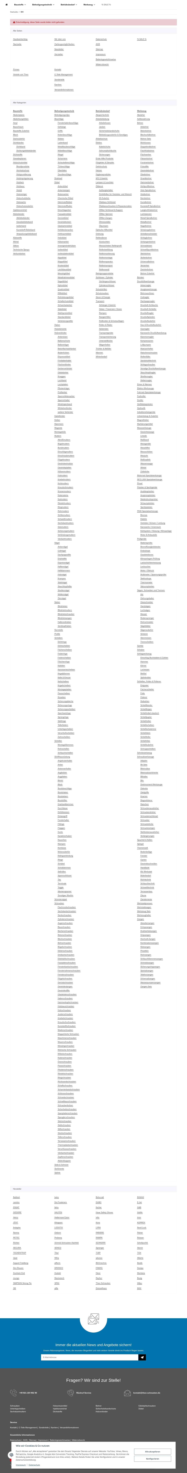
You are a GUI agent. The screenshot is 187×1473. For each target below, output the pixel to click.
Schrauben (59, 903)
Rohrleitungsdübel (66, 297)
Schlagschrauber (147, 364)
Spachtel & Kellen (144, 840)
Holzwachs (21, 202)
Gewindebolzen (64, 222)
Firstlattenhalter (64, 360)
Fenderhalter (63, 820)
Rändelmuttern (64, 503)
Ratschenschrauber (148, 352)
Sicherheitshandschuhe (109, 131)
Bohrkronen (145, 143)
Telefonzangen (146, 974)
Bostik (139, 1263)
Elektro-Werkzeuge (145, 388)
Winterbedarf (101, 356)
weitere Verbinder (65, 412)
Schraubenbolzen (65, 1105)
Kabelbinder (59, 416)
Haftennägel (63, 566)
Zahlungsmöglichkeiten (64, 44)
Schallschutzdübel (65, 301)
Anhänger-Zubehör (107, 305)
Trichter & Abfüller (103, 349)
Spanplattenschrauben (67, 1113)
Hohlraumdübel (64, 234)
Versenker (144, 265)
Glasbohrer (145, 174)
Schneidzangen (147, 963)
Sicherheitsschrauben (67, 1109)
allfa (56, 1288)
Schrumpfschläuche (107, 150)
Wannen (99, 352)
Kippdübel (62, 257)
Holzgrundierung (23, 174)
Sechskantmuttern (66, 523)
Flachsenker (145, 154)
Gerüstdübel (63, 218)
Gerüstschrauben (65, 982)
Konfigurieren (152, 1459)
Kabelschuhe (104, 146)
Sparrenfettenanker (66, 396)
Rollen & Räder (105, 325)
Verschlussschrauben (67, 1149)
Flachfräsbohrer (147, 150)
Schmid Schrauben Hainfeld (66, 1243)
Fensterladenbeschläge (68, 123)
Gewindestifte (64, 990)
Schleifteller (145, 737)
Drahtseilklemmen (65, 804)
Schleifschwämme (148, 729)
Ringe (60, 860)
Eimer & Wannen (144, 384)
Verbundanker (19, 253)
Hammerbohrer (147, 182)
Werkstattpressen (144, 903)
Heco (98, 1273)
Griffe (60, 131)
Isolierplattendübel (66, 253)
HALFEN (58, 1212)
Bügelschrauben (65, 947)
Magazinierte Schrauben (68, 1034)
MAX (139, 1288)
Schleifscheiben (147, 725)
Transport (100, 301)
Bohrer (140, 123)
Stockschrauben (65, 1133)
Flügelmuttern (64, 459)
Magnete (58, 428)
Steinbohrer (145, 253)
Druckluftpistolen (147, 317)
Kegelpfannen (64, 673)
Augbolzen (62, 772)
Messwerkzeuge (144, 428)
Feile (142, 693)
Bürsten (140, 277)
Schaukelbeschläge (66, 162)
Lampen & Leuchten (104, 182)
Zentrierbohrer (146, 269)
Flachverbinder (64, 364)
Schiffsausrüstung (62, 757)
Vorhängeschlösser (107, 281)
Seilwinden (103, 329)
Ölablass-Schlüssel (107, 202)
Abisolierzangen (147, 923)
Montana (141, 1273)
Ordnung (99, 234)
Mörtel (16, 242)
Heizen (99, 170)
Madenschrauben (65, 1030)
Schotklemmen (64, 867)
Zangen (140, 919)
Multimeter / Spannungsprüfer (153, 574)
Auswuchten (104, 242)
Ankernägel (63, 547)
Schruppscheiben (148, 749)
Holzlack (20, 182)
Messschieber (146, 452)
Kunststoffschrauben (67, 1026)
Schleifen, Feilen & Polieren (149, 681)
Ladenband (63, 143)
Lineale (143, 436)
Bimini (60, 780)
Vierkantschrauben (66, 1153)
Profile (57, 634)
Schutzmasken (102, 293)
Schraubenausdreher (149, 808)
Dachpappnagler (147, 301)
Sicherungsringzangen (150, 967)
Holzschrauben (64, 1010)
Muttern (57, 436)
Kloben (61, 139)
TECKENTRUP (19, 1253)
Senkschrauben (64, 915)
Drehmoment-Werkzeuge (151, 784)
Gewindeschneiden (148, 864)
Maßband (144, 440)
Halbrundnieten (64, 622)
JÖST (15, 1222)
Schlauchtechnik (147, 883)
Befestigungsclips (62, 115)
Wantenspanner (64, 891)
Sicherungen (104, 154)
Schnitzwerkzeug (144, 753)
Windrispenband (65, 404)
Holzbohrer (145, 194)
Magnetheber (143, 420)
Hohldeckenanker (65, 230)
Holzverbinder (60, 333)
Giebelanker (63, 372)
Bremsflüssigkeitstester (150, 547)
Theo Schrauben (103, 1283)
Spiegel (140, 844)
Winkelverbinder (65, 408)
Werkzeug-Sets (143, 911)
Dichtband (20, 146)
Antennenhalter (64, 768)
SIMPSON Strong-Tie (22, 1283)
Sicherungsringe (65, 705)
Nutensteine (63, 495)
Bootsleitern (63, 796)
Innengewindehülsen (67, 246)
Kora (98, 1222)
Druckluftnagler (147, 313)
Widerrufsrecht (102, 64)
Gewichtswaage (147, 432)
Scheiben (58, 638)
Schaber (140, 650)
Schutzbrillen (101, 289)
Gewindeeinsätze (65, 463)
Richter (16, 1243)
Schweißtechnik (147, 887)
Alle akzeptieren (152, 1451)
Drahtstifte (62, 558)
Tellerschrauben (65, 1137)
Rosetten (62, 697)
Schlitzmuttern (64, 515)
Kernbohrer (145, 198)
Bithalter (144, 776)
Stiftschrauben (64, 1129)
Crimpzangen (146, 927)
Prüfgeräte (141, 539)
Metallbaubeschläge (66, 146)
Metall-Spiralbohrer (148, 218)
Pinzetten (144, 951)
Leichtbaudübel (64, 269)
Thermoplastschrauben (68, 1145)
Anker (60, 764)
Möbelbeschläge (65, 150)
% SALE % (106, 5)
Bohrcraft (100, 1197)
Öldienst (99, 186)
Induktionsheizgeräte (146, 412)
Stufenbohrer (146, 257)
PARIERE (100, 1232)
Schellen (58, 741)
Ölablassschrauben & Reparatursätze (115, 206)
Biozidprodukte (22, 166)
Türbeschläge (64, 166)
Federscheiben (64, 658)
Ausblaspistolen (147, 491)
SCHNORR (100, 1243)
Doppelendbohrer (148, 146)
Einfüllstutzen (63, 812)
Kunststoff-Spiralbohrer (150, 206)
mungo (16, 1278)
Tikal (56, 1253)
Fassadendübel (64, 214)
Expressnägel (64, 562)
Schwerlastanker (65, 305)
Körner (143, 665)
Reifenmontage (105, 257)
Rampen (103, 313)
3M (14, 1288)
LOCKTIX (58, 1227)
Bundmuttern (63, 448)
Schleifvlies (145, 741)
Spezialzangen (146, 970)
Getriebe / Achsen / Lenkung (152, 523)
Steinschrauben (64, 1121)
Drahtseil (58, 178)
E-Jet (139, 1202)
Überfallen (62, 170)
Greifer (140, 400)
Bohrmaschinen (147, 293)
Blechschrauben (65, 939)
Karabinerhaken (65, 836)
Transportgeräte (106, 333)
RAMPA (99, 1238)
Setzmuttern (63, 527)
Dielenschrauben (65, 951)
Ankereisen (62, 337)
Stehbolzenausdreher (149, 832)
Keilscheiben (63, 681)
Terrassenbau (146, 891)
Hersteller (58, 54)
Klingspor (58, 1222)
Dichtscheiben (64, 646)
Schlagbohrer (146, 238)
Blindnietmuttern (65, 610)
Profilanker (62, 392)
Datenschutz (34, 1465)
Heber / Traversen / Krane (110, 309)
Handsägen (145, 606)
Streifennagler (146, 376)
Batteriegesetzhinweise (106, 59)
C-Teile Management (63, 74)
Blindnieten (62, 606)
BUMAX (140, 1197)
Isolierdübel (63, 249)
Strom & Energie (103, 297)
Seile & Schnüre (61, 1165)
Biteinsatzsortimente (149, 772)
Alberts (140, 1258)
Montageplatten (64, 689)
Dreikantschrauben (66, 955)
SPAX (56, 1283)
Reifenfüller (145, 356)
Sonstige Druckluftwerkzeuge (153, 368)
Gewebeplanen (19, 158)
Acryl (15, 123)
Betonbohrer (145, 131)
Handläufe (144, 867)
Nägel (57, 543)
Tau (59, 879)
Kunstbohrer (145, 202)
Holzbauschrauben (66, 1006)
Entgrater (144, 685)
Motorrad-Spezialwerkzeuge (149, 475)
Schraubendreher (148, 812)
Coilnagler (144, 297)
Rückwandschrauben (67, 1081)
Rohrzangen (145, 955)
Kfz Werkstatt (146, 871)
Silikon (16, 246)
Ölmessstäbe (104, 222)
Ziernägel (62, 598)
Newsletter (59, 49)
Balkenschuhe (64, 341)
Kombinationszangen (149, 943)
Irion (139, 1217)
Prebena (58, 1238)
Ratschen (144, 804)
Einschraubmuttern (66, 455)
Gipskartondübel (65, 226)
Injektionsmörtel (20, 210)
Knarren (143, 796)
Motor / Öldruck (147, 570)
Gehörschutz (101, 166)
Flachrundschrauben (67, 907)
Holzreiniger (21, 194)
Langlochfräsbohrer (148, 210)
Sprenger (100, 1248)
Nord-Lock (141, 1227)
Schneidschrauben (66, 1097)
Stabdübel (62, 309)
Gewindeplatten (64, 467)
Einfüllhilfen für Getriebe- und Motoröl (115, 194)
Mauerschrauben (65, 1042)
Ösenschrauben (65, 1062)
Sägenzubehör (146, 630)
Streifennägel (63, 590)
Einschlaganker (64, 210)
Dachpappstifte (64, 555)
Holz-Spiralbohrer (148, 190)
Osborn (57, 1232)
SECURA (17, 1248)
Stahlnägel (62, 582)
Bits (142, 780)
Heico (15, 1217)
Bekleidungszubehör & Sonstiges (113, 135)
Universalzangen (147, 978)
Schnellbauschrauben (67, 1101)
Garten (143, 860)
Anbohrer (144, 127)
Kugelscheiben (64, 685)
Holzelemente (60, 329)
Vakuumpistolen (147, 586)
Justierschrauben (65, 1014)
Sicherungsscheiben (66, 709)
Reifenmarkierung (107, 253)
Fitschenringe (64, 661)
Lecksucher (145, 566)
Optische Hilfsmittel (104, 230)
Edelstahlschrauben (66, 959)
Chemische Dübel (65, 198)
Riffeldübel (62, 293)
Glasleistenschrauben (67, 994)
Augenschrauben (65, 923)
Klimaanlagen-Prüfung (150, 558)
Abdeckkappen (64, 1161)
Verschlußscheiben (66, 733)
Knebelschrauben (65, 1018)
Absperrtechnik (102, 115)
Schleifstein (145, 733)
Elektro (99, 143)
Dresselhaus (101, 1288)
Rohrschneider (146, 622)
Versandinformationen (64, 90)
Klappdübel (62, 261)
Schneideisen (146, 246)
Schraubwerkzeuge (145, 757)
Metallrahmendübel (66, 277)
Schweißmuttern (65, 519)
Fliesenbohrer (146, 158)
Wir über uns (60, 39)
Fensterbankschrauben (68, 967)
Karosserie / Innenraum (150, 527)
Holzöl (19, 190)
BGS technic (101, 1263)
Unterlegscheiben (65, 729)
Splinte (57, 1173)
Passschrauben (64, 1066)
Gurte (60, 832)
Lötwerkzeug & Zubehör (147, 416)
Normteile (58, 630)
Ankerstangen (64, 190)
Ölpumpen (103, 226)
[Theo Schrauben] (6, 4)
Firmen (16, 69)
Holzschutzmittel (20, 162)
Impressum (21, 1465)
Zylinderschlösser (106, 285)
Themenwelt (142, 848)
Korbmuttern (63, 483)
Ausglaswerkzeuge (148, 289)
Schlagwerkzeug (144, 654)
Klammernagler (147, 337)
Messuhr (144, 455)
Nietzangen (145, 947)
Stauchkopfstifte (65, 586)
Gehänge (62, 127)
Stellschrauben (64, 1125)
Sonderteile (59, 79)
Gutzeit (57, 1273)
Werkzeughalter (144, 915)
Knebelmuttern (64, 479)
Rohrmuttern (63, 511)
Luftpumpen (145, 345)
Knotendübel (63, 265)
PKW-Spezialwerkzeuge (147, 511)
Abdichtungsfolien (20, 119)
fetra (56, 1207)
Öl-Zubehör (104, 198)
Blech (15, 135)
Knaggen (62, 376)
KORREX (141, 1222)
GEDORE (17, 1212)
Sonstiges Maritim (65, 895)
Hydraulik (141, 408)
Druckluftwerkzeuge (145, 281)
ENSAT (16, 1207)
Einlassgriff (62, 816)
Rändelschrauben (65, 1073)
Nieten (57, 602)
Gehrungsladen (147, 598)
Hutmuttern (62, 475)
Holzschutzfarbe (23, 198)
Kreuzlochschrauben (67, 1022)
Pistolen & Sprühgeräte (147, 487)
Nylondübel (62, 285)
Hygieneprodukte (103, 174)
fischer (99, 1207)
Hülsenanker (63, 242)
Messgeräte (145, 444)
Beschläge (59, 119)
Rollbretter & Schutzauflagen (111, 321)
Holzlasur (20, 186)
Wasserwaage (146, 463)
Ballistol (16, 1197)
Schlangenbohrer (147, 242)
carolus (16, 1202)
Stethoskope (145, 578)
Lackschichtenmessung (150, 562)
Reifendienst (101, 238)
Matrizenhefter (146, 349)
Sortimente (59, 1169)
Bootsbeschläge (65, 788)
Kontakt (57, 69)
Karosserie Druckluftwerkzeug (153, 333)
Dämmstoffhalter (65, 206)
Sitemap (99, 49)
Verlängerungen (147, 836)
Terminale (62, 883)
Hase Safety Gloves (104, 1212)
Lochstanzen (146, 214)
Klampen (61, 844)
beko (56, 1197)
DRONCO (58, 1268)
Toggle (61, 887)
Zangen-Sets (146, 986)
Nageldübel (63, 281)
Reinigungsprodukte (104, 273)
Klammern (58, 424)
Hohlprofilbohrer (147, 186)
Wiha (56, 1258)
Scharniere (62, 158)
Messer (143, 614)
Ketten (57, 420)
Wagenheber (104, 345)
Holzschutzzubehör (24, 206)
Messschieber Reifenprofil (110, 246)
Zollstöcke (144, 471)
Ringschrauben (64, 1077)
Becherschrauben (65, 931)
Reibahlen (144, 701)
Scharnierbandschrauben (69, 1089)
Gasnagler (144, 329)
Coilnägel (62, 551)
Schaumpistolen (147, 503)
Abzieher (141, 115)
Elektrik (143, 519)
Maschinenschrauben (67, 1038)
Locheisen (144, 669)
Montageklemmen (65, 745)
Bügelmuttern (63, 444)
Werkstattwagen (144, 907)
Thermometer (146, 582)
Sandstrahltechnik (148, 360)
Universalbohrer (147, 261)
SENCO (57, 1248)
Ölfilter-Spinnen (106, 214)
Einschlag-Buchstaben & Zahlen (154, 658)
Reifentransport (106, 265)
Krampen (62, 578)
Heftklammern (64, 570)
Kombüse (62, 848)
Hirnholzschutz (22, 170)
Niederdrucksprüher (149, 499)
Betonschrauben (65, 935)
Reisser (140, 1238)
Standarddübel (64, 317)
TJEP (98, 1253)
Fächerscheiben (65, 650)
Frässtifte (144, 166)
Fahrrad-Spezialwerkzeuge (149, 392)
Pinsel (139, 483)
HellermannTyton (61, 1217)
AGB (98, 44)
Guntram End (19, 1273)
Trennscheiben (146, 642)
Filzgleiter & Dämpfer (105, 162)
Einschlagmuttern (65, 452)
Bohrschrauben (64, 943)
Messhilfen (145, 448)
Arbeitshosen (104, 123)
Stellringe (62, 721)
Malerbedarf (145, 875)
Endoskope (145, 551)
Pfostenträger (64, 388)
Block (60, 784)
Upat (15, 1258)
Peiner (140, 1232)
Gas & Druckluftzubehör (150, 325)
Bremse (143, 515)
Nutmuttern (62, 499)
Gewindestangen (65, 986)
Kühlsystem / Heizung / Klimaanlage (156, 531)
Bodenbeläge (146, 852)
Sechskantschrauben (67, 911)
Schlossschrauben (66, 1093)
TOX (139, 1253)
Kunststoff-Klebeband (25, 230)
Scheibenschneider (148, 234)
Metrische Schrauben (67, 1050)
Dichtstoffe (17, 154)
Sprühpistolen (146, 507)
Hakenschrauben (65, 998)
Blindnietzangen (65, 618)
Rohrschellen (63, 749)
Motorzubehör (64, 852)
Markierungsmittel (145, 424)
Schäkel (61, 864)
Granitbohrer (146, 178)
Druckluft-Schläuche (149, 305)
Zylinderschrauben (66, 919)
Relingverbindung (65, 856)
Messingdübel (64, 273)
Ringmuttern (63, 507)
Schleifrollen (145, 721)
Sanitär (140, 646)
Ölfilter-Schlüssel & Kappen (111, 210)
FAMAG (99, 1268)
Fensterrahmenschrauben (69, 970)
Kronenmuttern (64, 491)
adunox (99, 1258)
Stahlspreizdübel (65, 313)
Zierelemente (146, 899)
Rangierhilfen (105, 317)
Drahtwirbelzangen (148, 931)
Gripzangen (145, 935)
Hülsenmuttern (64, 471)
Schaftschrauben (65, 1085)
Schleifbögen (146, 709)
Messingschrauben (66, 1046)
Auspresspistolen (147, 495)
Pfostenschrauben (66, 1070)
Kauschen (62, 840)
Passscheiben (64, 693)
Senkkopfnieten (64, 626)
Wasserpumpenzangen (150, 982)
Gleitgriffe (144, 792)
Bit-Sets (143, 764)
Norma (16, 1232)
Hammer (144, 661)
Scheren (144, 634)
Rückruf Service (83, 1393)
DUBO (98, 1202)
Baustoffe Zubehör (21, 131)
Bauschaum (18, 127)
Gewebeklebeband (24, 222)
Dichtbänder (18, 143)
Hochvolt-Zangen (147, 939)
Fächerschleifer (147, 689)
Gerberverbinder (65, 368)
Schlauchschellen (65, 753)
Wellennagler (146, 380)
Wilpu (139, 1283)
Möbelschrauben (65, 1054)
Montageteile (60, 432)
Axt (141, 594)
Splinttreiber (145, 677)
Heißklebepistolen (145, 404)
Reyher (99, 1278)
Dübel (57, 182)
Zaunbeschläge (64, 174)
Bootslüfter (62, 800)
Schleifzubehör (146, 745)
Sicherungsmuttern (66, 531)
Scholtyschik (142, 1243)
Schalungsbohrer (147, 230)
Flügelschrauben (65, 978)
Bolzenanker (63, 194)
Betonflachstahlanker (67, 349)
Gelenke (144, 788)
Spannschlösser (65, 875)
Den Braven (18, 1268)
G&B (139, 1207)
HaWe (140, 1212)
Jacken (102, 127)
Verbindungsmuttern (66, 535)
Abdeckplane (18, 115)
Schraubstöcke (146, 824)
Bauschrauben (64, 927)
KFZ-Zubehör (102, 178)
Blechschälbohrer (148, 135)
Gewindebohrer (147, 170)
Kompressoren (146, 341)
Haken (57, 325)
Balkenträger (63, 345)
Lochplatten (63, 384)
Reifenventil (104, 269)
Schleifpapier (146, 717)
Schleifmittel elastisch (149, 713)
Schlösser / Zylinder (104, 277)
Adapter (143, 761)
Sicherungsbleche (65, 701)
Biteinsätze (145, 768)
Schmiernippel (60, 899)
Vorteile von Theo (20, 74)
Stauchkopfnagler (148, 372)
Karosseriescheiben (66, 669)
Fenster (143, 856)
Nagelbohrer (145, 226)
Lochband (62, 380)
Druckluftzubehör (147, 321)
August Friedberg (20, 1263)
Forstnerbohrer (147, 162)
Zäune (143, 895)
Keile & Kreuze (64, 677)
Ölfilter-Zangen (105, 218)
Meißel (143, 673)
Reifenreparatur (106, 261)
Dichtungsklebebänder (26, 150)
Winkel (143, 467)
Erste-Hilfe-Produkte (104, 158)
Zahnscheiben (64, 737)
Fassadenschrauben (67, 963)
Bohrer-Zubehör (147, 273)
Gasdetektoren (146, 555)
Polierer (143, 697)
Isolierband (21, 226)
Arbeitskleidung (102, 119)
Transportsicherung (107, 337)
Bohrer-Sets (145, 139)
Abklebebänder (23, 218)
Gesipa (140, 1268)
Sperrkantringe (64, 713)
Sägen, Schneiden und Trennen (151, 590)
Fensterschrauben (66, 974)
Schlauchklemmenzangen (151, 959)
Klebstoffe (17, 238)
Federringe (62, 654)
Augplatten (62, 776)
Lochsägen (145, 610)
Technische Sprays (21, 249)
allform (57, 1263)
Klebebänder (18, 214)
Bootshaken (63, 792)
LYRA (98, 1227)
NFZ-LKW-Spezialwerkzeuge (149, 479)
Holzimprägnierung (24, 178)
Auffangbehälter (106, 190)
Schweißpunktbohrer (149, 249)
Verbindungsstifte (65, 321)
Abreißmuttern (64, 440)
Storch (140, 1248)
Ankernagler (145, 285)
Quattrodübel (63, 289)
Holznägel (62, 574)
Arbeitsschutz (101, 139)
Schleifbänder (146, 705)
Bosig (139, 1278)
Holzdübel (62, 238)
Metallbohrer (145, 222)
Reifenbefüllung (106, 249)
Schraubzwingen (147, 828)
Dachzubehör (19, 139)
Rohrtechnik (145, 879)
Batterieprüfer (146, 543)
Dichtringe (62, 642)
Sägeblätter (145, 626)
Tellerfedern (63, 725)
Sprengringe (63, 717)
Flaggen (61, 828)
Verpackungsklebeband (26, 234)
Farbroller (141, 396)
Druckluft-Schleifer (148, 309)
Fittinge (61, 824)
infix (97, 1217)
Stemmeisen (145, 638)
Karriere (57, 84)
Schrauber (144, 820)
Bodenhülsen (63, 352)
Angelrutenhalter (65, 761)
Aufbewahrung (143, 119)
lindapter (17, 1227)
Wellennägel (63, 594)
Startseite (17, 44)
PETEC (16, 1238)
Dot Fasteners (60, 1202)
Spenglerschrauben (66, 1117)
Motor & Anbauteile (148, 535)
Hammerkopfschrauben (68, 1002)
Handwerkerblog (20, 39)
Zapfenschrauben (65, 1157)
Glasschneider (146, 602)
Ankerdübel (63, 186)
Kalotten (61, 665)
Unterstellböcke (106, 341)
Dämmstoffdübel (65, 202)
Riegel (60, 154)
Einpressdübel (64, 356)
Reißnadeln (145, 459)
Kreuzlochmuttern (65, 487)
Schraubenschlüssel (149, 816)
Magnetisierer (146, 800)
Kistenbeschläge (65, 135)
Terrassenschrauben (67, 1141)
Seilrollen (62, 871)
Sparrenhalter (64, 400)
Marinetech (59, 1278)
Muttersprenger (147, 618)
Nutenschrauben (65, 1058)
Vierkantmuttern (65, 539)
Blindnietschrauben (66, 614)
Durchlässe (62, 808)
